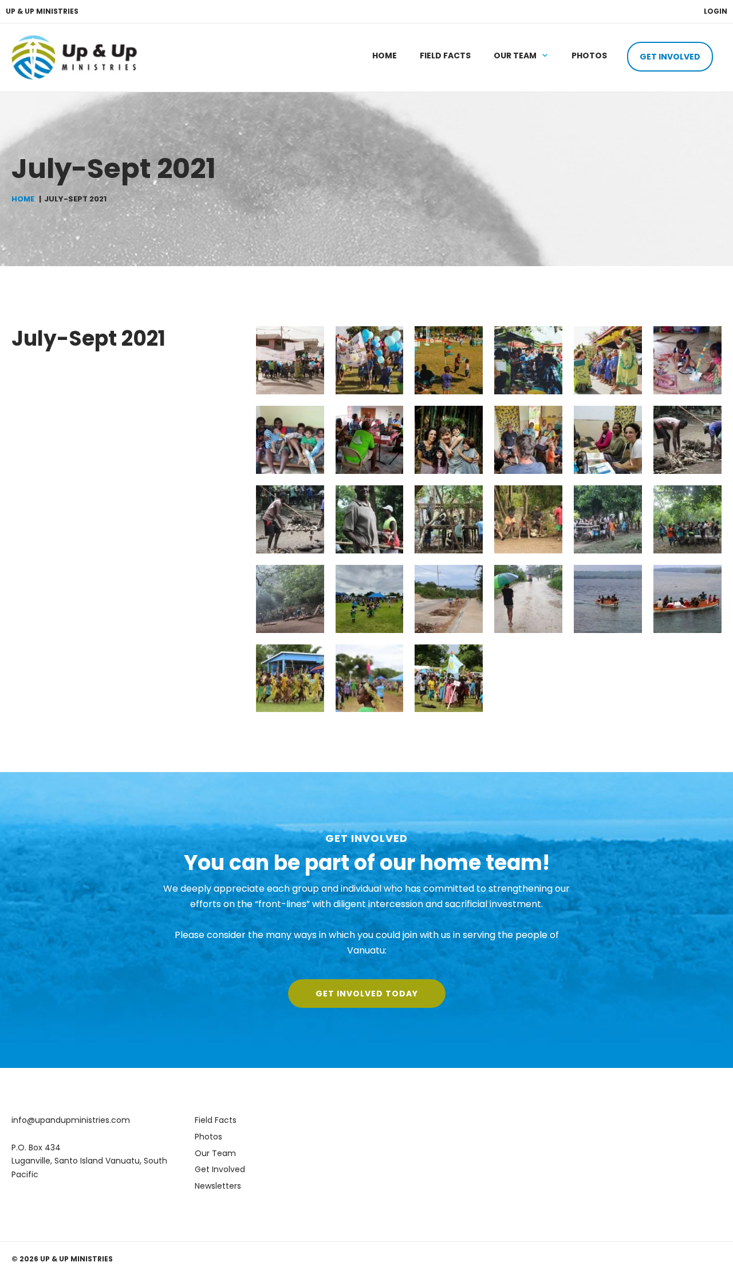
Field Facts (445, 55)
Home (384, 55)
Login (715, 11)
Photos (589, 55)
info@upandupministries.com (70, 1120)
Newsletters (218, 1186)
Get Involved (670, 56)
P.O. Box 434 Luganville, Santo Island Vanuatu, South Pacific (89, 1161)
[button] (367, 993)
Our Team (515, 55)
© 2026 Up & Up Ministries (62, 1259)
